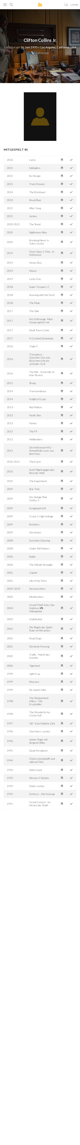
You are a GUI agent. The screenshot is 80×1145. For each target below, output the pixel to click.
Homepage (41, 52)
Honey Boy (35, 262)
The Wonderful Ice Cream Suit (39, 714)
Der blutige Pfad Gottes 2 (38, 499)
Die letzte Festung (39, 646)
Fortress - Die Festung (42, 794)
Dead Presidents (38, 750)
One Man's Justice (39, 731)
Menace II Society (39, 777)
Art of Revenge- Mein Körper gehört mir (41, 321)
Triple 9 (33, 346)
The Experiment (38, 481)
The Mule (34, 302)
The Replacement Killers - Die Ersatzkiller (39, 701)
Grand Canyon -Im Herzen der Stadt (39, 804)
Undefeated (35, 619)
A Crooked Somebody (41, 338)
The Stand (35, 224)
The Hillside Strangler (41, 564)
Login (74, 5)
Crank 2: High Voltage (41, 516)
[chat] (66, 5)
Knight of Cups (37, 399)
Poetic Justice (36, 786)
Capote (33, 572)
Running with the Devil (42, 294)
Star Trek (34, 489)
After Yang (35, 208)
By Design (35, 175)
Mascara (34, 681)
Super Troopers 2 (39, 286)
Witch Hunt (35, 770)
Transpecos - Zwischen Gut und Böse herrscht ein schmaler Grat (39, 359)
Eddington (34, 167)
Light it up (34, 673)
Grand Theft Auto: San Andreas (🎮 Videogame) (42, 608)
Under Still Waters (39, 548)
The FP (33, 431)
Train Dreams (37, 184)
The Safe (34, 311)
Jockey (33, 216)
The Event (35, 461)
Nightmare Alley (38, 232)
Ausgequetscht (37, 508)
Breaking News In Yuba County (39, 242)
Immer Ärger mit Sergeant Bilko (38, 741)
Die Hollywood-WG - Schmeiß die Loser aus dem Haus (41, 450)
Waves (33, 270)
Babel (32, 556)
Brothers (34, 524)
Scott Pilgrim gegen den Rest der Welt (42, 471)
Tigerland (34, 665)
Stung (32, 383)
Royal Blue (35, 200)
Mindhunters (36, 596)
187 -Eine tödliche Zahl (42, 723)
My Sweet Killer (38, 689)
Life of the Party (38, 580)
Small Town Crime (39, 330)
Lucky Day (35, 278)
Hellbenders (36, 439)
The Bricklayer (37, 192)
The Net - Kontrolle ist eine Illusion (42, 373)
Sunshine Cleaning (39, 540)
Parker (33, 423)
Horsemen (35, 532)
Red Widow (35, 407)
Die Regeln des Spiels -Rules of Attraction (41, 629)
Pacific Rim (35, 415)
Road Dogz (35, 638)
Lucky (32, 159)
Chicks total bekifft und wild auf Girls (42, 760)
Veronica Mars (37, 588)
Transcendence (37, 391)
